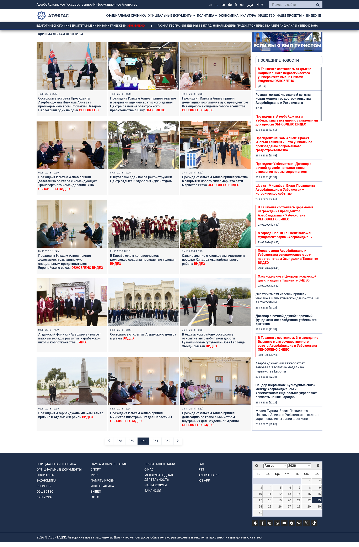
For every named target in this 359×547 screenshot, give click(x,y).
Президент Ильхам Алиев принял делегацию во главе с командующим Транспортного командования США (67, 183)
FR (236, 5)
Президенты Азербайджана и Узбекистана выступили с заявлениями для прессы (287, 120)
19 (280, 500)
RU (216, 5)
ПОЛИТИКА (206, 15)
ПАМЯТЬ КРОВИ (102, 480)
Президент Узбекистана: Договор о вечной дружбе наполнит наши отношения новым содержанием (283, 168)
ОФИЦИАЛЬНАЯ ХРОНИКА (126, 15)
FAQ (201, 464)
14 (298, 493)
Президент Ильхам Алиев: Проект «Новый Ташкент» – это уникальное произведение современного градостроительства (284, 144)
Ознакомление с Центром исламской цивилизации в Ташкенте (287, 278)
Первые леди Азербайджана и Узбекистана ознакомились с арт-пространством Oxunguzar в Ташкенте (288, 257)
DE (230, 5)
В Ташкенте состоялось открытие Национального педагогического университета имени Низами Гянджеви (284, 75)
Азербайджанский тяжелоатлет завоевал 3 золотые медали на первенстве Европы (280, 367)
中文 (260, 5)
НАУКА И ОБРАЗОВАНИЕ (109, 464)
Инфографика (102, 486)
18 (269, 500)
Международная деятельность (158, 477)
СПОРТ (96, 469)
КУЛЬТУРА (248, 15)
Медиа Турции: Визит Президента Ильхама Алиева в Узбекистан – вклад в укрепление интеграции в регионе (287, 415)
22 (309, 500)
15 (309, 493)
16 (319, 493)
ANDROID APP (208, 475)
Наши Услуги (155, 485)
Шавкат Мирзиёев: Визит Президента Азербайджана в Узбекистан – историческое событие (285, 189)
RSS (201, 469)
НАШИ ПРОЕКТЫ (289, 15)
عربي (250, 5)
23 (319, 500)
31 (260, 512)
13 (289, 493)
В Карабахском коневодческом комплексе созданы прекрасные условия (143, 260)
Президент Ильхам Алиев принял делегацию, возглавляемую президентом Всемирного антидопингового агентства (215, 104)
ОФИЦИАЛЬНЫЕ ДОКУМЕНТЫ (170, 15)
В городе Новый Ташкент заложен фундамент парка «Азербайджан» (285, 235)
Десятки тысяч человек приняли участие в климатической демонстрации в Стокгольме (287, 298)
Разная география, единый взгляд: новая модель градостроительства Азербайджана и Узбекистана (208, 25)
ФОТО (95, 497)
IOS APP (204, 480)
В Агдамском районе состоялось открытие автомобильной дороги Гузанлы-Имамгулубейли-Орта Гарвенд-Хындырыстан (213, 340)
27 (289, 506)
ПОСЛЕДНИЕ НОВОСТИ (278, 60)
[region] (289, 248)
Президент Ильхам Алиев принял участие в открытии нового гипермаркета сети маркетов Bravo (215, 181)
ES (241, 5)
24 (260, 506)
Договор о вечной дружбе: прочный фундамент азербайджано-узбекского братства (286, 320)
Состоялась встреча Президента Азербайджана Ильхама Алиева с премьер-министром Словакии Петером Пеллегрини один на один (69, 106)
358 (119, 441)
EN (223, 5)
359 (131, 441)
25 (269, 506)
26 (280, 506)
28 (298, 506)
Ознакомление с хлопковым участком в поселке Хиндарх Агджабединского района (213, 260)
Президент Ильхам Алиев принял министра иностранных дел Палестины (141, 417)
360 (143, 441)
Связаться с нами (159, 464)
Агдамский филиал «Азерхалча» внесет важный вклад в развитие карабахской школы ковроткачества (69, 338)
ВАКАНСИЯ (152, 491)
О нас (149, 469)
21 (298, 500)
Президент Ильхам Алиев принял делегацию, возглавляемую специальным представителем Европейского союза (70, 262)
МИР (94, 475)
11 (269, 493)
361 (155, 441)
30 (319, 506)
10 (260, 493)
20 (289, 500)
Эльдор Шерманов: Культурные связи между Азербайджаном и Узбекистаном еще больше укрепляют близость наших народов (286, 391)
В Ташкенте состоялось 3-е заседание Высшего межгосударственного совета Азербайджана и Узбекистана (288, 344)
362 (167, 441)
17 (260, 500)
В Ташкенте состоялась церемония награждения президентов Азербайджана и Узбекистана (286, 213)
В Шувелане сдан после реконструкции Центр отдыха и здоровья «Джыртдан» (141, 179)
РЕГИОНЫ (44, 486)
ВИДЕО (311, 15)
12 (280, 493)
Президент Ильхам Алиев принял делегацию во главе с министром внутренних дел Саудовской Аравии (210, 419)
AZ (210, 5)
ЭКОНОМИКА (229, 15)
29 (309, 506)
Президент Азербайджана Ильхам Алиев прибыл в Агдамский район (70, 415)
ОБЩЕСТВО (266, 15)
